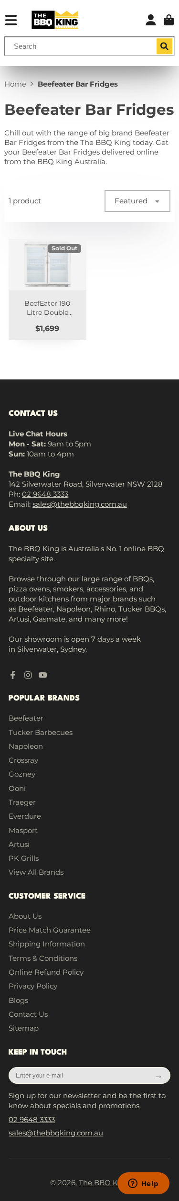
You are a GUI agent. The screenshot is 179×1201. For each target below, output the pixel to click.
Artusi (19, 844)
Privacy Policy (33, 985)
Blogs (18, 1000)
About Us (25, 916)
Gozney (22, 773)
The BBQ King (104, 1182)
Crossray (23, 760)
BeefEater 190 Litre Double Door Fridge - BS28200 (47, 289)
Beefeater (26, 718)
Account (151, 20)
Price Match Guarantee (50, 929)
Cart (169, 20)
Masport (23, 830)
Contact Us (28, 1014)
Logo (55, 20)
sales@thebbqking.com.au (79, 504)
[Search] (165, 46)
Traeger (22, 802)
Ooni (17, 788)
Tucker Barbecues (41, 732)
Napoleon (26, 746)
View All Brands (36, 872)
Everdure (25, 816)
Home (15, 84)
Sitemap (24, 1028)
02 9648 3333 (45, 494)
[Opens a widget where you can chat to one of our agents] (143, 1184)
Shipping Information (47, 943)
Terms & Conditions (43, 958)
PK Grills (24, 858)
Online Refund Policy (46, 972)
